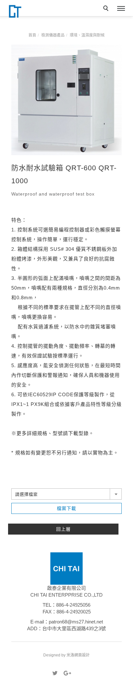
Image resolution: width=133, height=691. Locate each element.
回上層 (63, 529)
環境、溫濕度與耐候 (87, 35)
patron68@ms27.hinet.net (76, 621)
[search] (107, 9)
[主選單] (121, 9)
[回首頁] (27, 11)
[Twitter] (55, 673)
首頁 (32, 35)
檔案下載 (66, 508)
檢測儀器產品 (53, 35)
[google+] (66, 673)
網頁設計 (82, 655)
